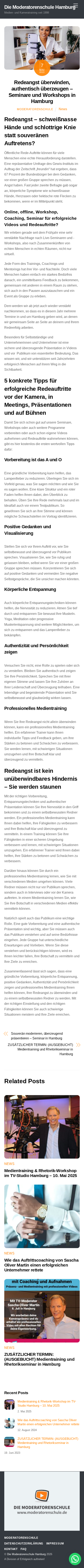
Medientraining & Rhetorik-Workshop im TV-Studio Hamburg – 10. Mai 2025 (40, 1173)
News (63, 109)
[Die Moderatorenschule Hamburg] (42, 1520)
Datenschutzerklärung (23, 1543)
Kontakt (11, 1549)
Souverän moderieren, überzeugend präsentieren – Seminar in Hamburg (37, 1036)
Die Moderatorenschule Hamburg (26, 1554)
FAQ (23, 1549)
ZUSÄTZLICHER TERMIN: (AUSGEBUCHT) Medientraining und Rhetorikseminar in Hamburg (40, 1049)
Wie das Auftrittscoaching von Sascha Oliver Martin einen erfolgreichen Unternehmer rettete (41, 1265)
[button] (75, 1559)
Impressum (55, 1543)
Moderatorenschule (35, 109)
